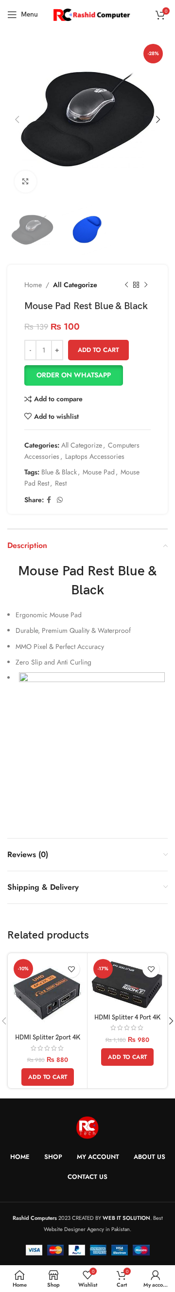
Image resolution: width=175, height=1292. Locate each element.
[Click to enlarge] (25, 182)
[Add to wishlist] (71, 969)
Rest (61, 483)
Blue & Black (59, 472)
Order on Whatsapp (73, 375)
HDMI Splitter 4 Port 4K (127, 1017)
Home (33, 285)
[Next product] (146, 285)
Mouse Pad (99, 472)
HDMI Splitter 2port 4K (47, 1037)
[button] (87, 375)
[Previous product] (126, 285)
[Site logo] (91, 14)
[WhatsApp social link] (60, 500)
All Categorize (75, 285)
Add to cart (98, 349)
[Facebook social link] (49, 500)
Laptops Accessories (94, 456)
